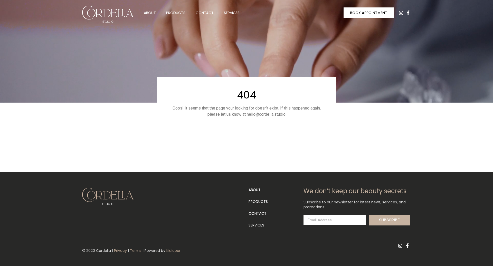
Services (232, 12)
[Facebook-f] (408, 13)
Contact (205, 12)
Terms (135, 250)
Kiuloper (173, 250)
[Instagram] (401, 13)
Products (175, 12)
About (150, 12)
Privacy (120, 250)
